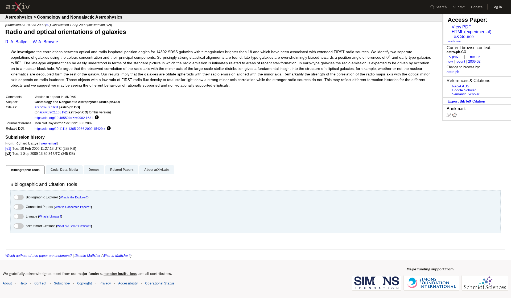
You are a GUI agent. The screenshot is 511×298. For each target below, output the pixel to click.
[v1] (8, 149)
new (450, 61)
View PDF (461, 27)
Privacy (105, 283)
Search (441, 7)
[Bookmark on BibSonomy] (449, 116)
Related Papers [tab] (122, 170)
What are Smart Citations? (74, 226)
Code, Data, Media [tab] (64, 170)
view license (454, 41)
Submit (459, 7)
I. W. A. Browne (44, 42)
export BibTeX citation (466, 101)
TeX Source (463, 36)
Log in (497, 7)
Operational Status (159, 283)
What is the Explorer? (74, 197)
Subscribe (62, 283)
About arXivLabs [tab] (157, 170)
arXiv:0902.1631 (47, 107)
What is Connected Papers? (73, 206)
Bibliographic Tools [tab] (25, 170)
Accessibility (128, 283)
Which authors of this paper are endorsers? (38, 256)
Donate (477, 7)
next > (475, 57)
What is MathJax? (116, 256)
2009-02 (474, 61)
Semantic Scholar (465, 94)
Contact (40, 283)
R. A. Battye (16, 42)
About (7, 283)
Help (23, 283)
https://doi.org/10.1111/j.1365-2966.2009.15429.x (70, 128)
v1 (48, 25)
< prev (454, 57)
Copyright (84, 283)
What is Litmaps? (50, 216)
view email (48, 143)
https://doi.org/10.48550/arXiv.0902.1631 (64, 118)
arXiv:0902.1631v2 (53, 112)
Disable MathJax (87, 256)
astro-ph (453, 72)
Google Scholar (464, 90)
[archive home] (18, 7)
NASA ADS (460, 86)
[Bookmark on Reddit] (454, 116)
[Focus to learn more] (96, 117)
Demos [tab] (94, 170)
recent (460, 61)
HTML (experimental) (471, 31)
